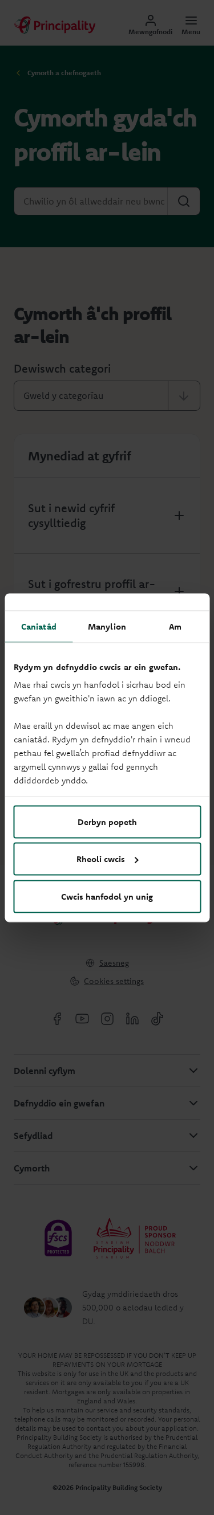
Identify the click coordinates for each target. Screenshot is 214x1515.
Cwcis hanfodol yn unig (107, 896)
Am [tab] (175, 625)
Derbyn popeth (107, 821)
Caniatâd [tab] (38, 625)
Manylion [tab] (107, 625)
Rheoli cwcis (100, 859)
